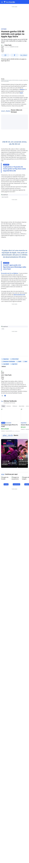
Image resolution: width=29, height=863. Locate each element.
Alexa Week (21, 406)
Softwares (15, 406)
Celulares (8, 406)
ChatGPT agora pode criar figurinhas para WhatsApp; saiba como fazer (14, 267)
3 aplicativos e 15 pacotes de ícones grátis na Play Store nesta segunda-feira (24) (14, 169)
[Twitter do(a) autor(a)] (2, 395)
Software (3, 29)
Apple (21, 93)
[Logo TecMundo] (9, 2)
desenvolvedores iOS (19, 294)
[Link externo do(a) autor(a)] (5, 395)
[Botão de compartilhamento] (5, 55)
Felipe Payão (8, 45)
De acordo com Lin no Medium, (10, 273)
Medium (22, 89)
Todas (3, 406)
